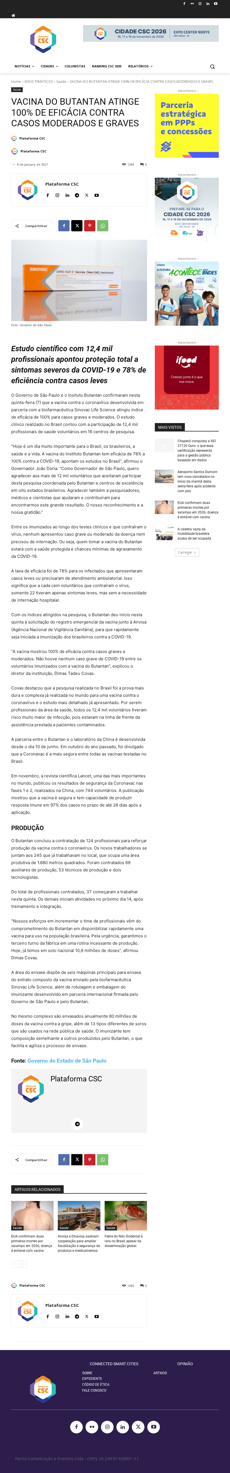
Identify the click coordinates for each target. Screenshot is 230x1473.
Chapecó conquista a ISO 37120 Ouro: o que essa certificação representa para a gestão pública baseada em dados (197, 450)
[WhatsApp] (102, 225)
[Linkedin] (207, 4)
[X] (87, 194)
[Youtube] (215, 4)
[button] (212, 66)
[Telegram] (77, 194)
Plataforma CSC (32, 138)
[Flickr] (192, 4)
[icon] (13, 15)
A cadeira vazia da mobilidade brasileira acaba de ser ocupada (194, 534)
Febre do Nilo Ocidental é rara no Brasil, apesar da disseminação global (123, 1241)
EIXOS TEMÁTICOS (39, 81)
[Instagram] (200, 4)
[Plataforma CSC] (15, 138)
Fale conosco (94, 1390)
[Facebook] (184, 4)
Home (16, 81)
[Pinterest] (89, 225)
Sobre (87, 1373)
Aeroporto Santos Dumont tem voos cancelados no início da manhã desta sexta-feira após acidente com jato (197, 481)
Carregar (185, 552)
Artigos (160, 1373)
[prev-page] (14, 1264)
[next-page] (23, 1264)
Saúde (61, 81)
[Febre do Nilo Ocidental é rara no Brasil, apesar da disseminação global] (126, 1216)
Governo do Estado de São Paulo (67, 1061)
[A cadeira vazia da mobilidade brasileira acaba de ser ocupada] (164, 533)
